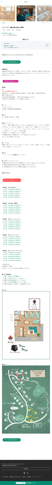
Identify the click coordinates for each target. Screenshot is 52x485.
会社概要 (29, 476)
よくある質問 (5, 476)
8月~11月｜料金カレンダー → (12, 180)
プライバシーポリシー (37, 476)
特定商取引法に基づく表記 (14, 476)
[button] (44, 22)
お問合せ (26, 468)
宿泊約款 (24, 476)
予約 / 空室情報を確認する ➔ (11, 62)
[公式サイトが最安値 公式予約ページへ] (26, 458)
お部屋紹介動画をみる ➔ (10, 81)
